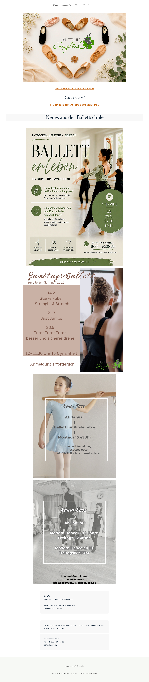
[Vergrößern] (121, 130)
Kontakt (86, 5)
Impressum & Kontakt (74, 666)
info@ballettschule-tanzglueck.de (62, 605)
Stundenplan (67, 5)
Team (77, 5)
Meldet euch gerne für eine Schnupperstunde (74, 104)
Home (55, 5)
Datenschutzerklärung (88, 673)
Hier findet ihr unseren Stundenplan (74, 88)
